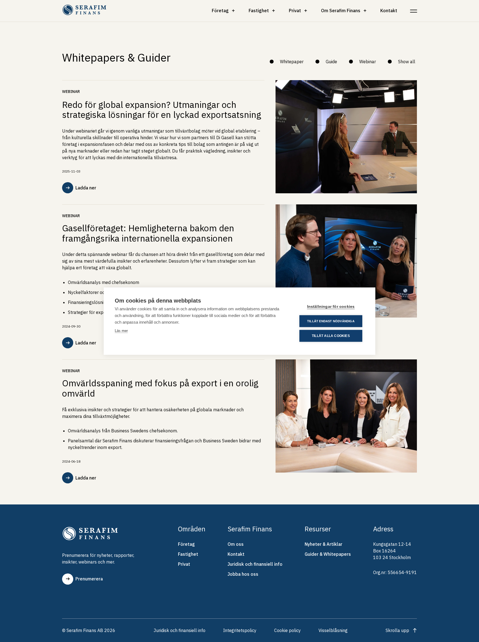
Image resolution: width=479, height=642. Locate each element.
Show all (406, 61)
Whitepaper (292, 61)
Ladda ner (85, 188)
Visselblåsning (333, 630)
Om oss (236, 544)
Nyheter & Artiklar (323, 544)
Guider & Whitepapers (328, 554)
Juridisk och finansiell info (255, 564)
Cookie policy (287, 630)
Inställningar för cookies (331, 306)
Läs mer (121, 330)
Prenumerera (89, 579)
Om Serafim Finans (340, 10)
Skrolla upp (397, 630)
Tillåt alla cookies (331, 336)
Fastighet (259, 10)
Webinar (367, 61)
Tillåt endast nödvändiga (331, 321)
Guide (331, 61)
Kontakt (388, 10)
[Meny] (413, 10)
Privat (295, 10)
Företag (220, 10)
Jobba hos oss (243, 574)
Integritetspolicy (239, 630)
